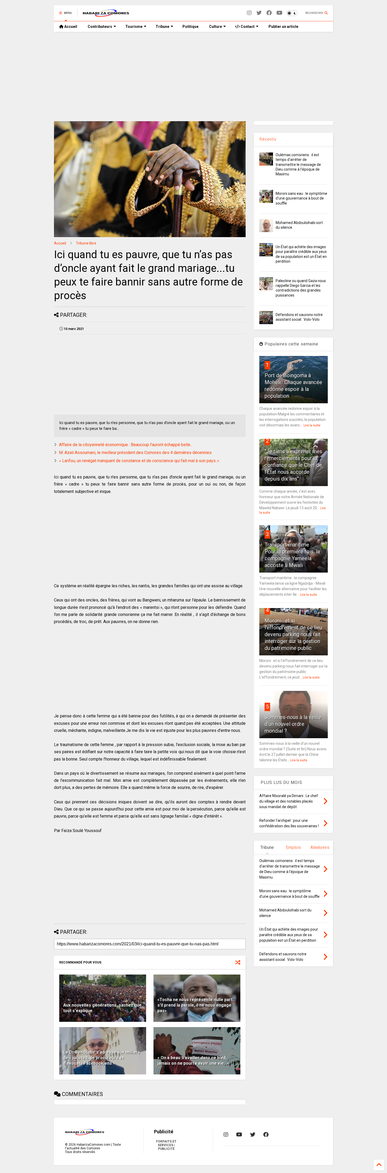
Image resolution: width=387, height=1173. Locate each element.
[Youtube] (279, 13)
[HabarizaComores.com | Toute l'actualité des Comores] (106, 15)
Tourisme (133, 26)
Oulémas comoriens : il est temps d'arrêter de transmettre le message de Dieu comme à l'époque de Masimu (298, 164)
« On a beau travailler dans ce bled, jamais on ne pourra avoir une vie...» (193, 1060)
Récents (267, 139)
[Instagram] (249, 13)
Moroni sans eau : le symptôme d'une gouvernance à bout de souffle (301, 198)
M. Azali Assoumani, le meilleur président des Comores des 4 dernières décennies (135, 452)
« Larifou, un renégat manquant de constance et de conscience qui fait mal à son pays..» (139, 460)
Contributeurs (100, 26)
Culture (215, 26)
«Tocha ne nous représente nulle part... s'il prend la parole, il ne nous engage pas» (196, 1005)
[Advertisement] (193, 76)
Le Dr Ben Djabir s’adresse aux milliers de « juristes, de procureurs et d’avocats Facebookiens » (101, 1058)
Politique (190, 26)
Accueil (70, 26)
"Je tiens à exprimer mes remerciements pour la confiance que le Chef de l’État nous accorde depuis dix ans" (293, 465)
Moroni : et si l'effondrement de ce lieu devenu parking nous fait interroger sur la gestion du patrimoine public (293, 634)
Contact (247, 26)
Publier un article (283, 26)
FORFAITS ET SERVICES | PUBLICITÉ (166, 1145)
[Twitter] (259, 13)
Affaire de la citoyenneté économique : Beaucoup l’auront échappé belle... (126, 444)
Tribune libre (86, 243)
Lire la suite (312, 425)
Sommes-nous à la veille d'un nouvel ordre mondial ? (293, 724)
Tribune (162, 26)
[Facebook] (269, 13)
